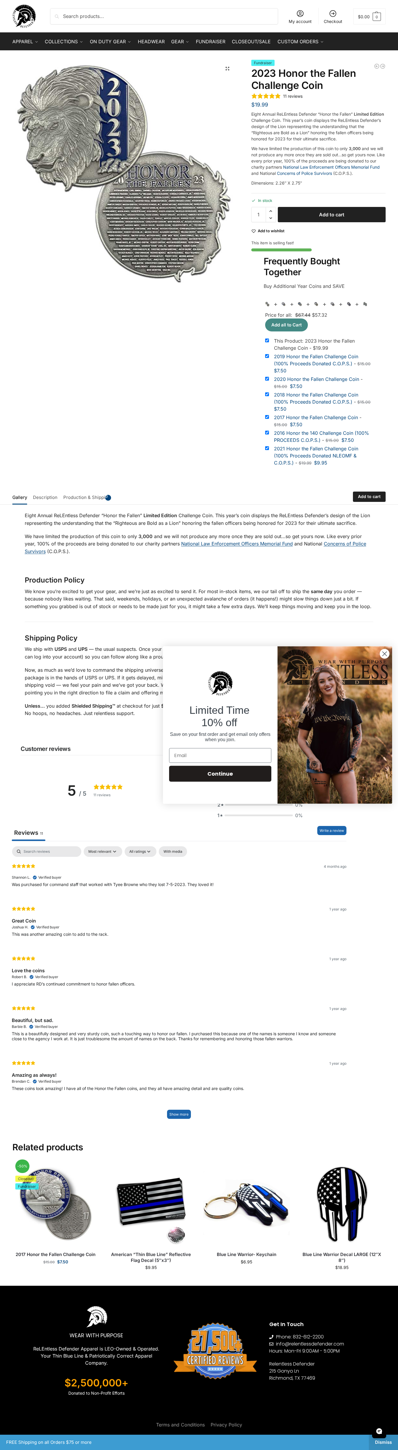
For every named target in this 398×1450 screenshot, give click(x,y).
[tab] (21, 497)
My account (300, 21)
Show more (179, 1114)
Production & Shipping (86, 497)
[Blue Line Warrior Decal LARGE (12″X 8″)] (342, 1204)
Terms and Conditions (180, 1425)
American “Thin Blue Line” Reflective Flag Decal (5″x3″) (151, 1257)
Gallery (19, 497)
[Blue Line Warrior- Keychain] (246, 1204)
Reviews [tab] (28, 832)
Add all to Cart (286, 325)
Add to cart (331, 215)
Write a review (332, 830)
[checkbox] (173, 851)
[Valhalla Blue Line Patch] (383, 66)
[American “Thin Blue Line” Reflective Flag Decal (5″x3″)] (151, 1204)
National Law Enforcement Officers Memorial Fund (331, 167)
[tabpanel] (179, 985)
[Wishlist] (90, 1169)
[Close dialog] (384, 654)
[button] (369, 16)
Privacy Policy (226, 1425)
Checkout (333, 21)
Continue (220, 773)
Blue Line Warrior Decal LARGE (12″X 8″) (342, 1257)
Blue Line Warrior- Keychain (246, 1254)
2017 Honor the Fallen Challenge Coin (55, 1254)
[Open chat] (379, 1431)
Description (45, 497)
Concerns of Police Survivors (304, 173)
